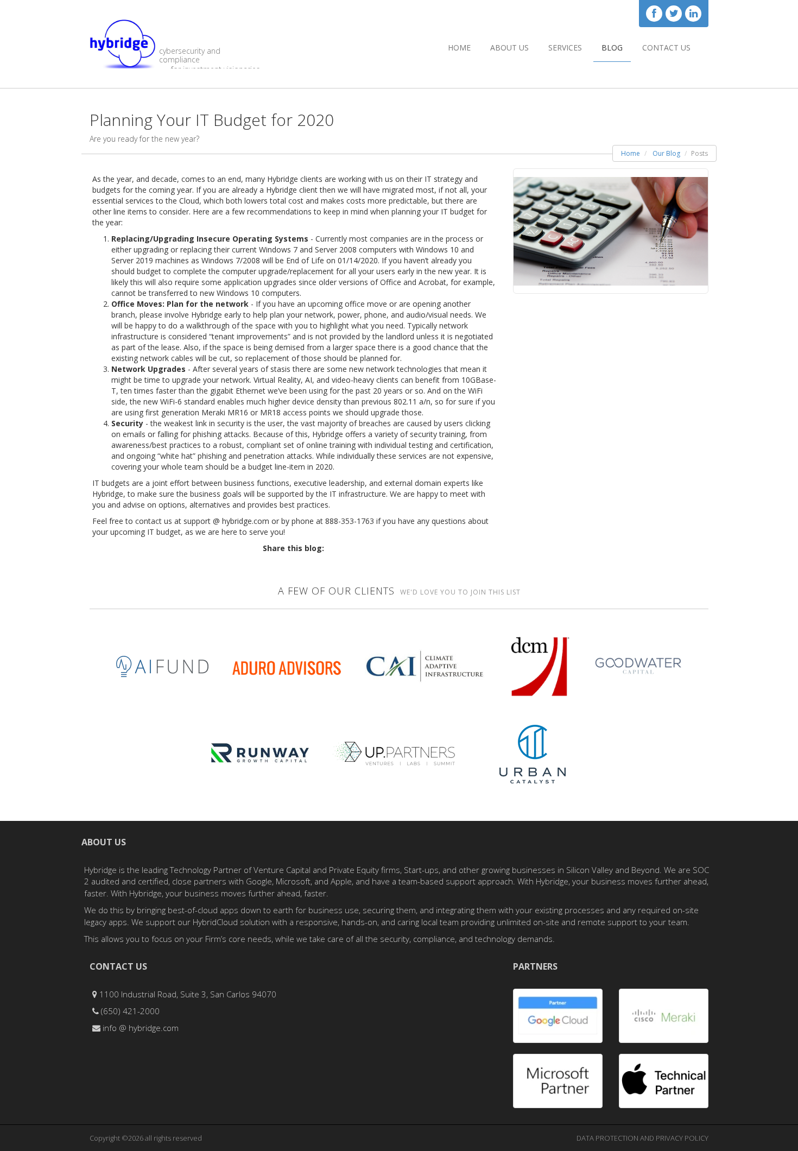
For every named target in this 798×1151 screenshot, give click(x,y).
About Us (509, 47)
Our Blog (666, 153)
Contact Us (666, 47)
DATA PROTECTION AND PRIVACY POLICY (642, 1138)
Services (565, 47)
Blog (612, 47)
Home (459, 47)
